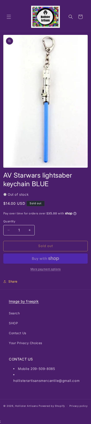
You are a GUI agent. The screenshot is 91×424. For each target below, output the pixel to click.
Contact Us (17, 333)
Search (14, 313)
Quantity (9, 221)
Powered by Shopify (52, 405)
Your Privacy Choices (25, 343)
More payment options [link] (45, 269)
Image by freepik (24, 301)
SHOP (13, 323)
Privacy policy (78, 405)
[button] (9, 17)
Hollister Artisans (27, 405)
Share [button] (12, 281)
